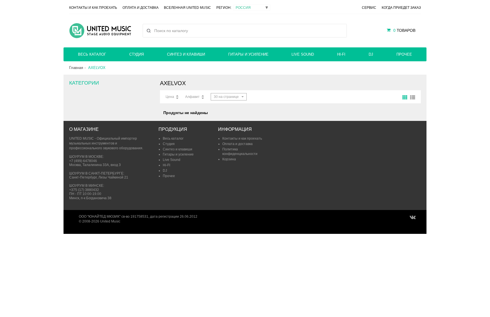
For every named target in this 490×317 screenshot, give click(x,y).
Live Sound (303, 54)
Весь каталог (92, 54)
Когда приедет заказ (401, 8)
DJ (371, 54)
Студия (136, 54)
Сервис (369, 8)
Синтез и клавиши (186, 54)
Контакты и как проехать (93, 8)
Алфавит (192, 97)
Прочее (404, 54)
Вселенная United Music (187, 8)
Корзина (229, 159)
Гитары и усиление (248, 54)
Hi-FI (341, 54)
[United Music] (100, 30)
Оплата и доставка (140, 8)
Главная (76, 68)
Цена (170, 97)
